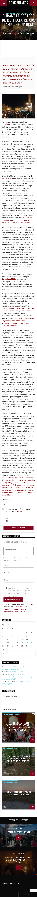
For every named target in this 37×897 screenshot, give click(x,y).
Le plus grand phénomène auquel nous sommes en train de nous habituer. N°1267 (19, 760)
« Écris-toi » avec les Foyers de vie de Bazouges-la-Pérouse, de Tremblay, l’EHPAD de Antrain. (18, 726)
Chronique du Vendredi (11, 714)
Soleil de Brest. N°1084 (19, 832)
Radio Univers (18, 2)
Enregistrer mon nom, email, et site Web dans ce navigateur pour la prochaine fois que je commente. (21, 588)
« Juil (3, 654)
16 (31, 639)
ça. (11, 499)
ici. (5, 132)
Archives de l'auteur (19, 528)
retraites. (19, 511)
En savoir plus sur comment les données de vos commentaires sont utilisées (15, 609)
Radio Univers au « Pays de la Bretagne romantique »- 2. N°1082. (19, 860)
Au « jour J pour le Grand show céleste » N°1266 (19, 793)
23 (31, 643)
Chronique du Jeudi (13, 13)
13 (17, 639)
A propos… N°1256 (16, 672)
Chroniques (26, 13)
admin (14, 33)
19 (12, 643)
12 (12, 639)
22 (27, 643)
